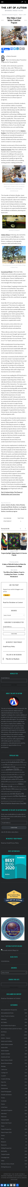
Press (2, 1138)
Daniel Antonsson (8, 784)
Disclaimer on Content (13, 998)
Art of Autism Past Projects (8, 1025)
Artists (3, 1035)
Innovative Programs (12, 14)
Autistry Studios (10, 505)
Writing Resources (6, 1167)
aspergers (9, 767)
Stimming (13, 801)
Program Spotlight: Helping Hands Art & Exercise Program (14, 554)
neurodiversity (6, 794)
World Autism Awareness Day (13, 803)
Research (3, 1141)
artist (10, 764)
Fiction (3, 1097)
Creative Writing (5, 1079)
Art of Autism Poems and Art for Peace (11, 1028)
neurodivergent (16, 791)
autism (3, 505)
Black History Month (6, 1060)
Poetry (3, 1135)
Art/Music (4, 1031)
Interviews (4, 1113)
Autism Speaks (21, 774)
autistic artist (12, 779)
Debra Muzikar (20, 505)
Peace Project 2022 (6, 1132)
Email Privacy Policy (9, 646)
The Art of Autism (12, 659)
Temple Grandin (5, 1154)
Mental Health (5, 1119)
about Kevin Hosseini (11, 760)
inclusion (15, 786)
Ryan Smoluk (9, 798)
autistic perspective (13, 781)
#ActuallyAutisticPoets (7, 1013)
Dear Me (15, 784)
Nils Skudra (18, 794)
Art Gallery (4, 1022)
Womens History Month (7, 1163)
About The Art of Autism (7, 1016)
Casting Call (4, 1072)
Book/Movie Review (6, 1063)
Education (4, 14)
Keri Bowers (8, 789)
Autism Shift (12, 774)
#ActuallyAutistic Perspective (9, 1009)
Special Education (5, 801)
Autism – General (5, 1038)
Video (2, 1160)
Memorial (3, 1116)
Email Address (7, 626)
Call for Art (4, 1069)
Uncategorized (5, 1157)
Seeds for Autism (6, 149)
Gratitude (3, 1101)
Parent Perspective (6, 1129)
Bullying (3, 1066)
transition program (11, 511)
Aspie (17, 767)
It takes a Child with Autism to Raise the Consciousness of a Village (14, 564)
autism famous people (7, 1044)
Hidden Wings (5, 235)
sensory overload (21, 798)
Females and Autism (6, 1094)
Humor (3, 1104)
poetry (12, 796)
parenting (5, 796)
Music (2, 1126)
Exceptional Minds (6, 272)
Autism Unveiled (9, 777)
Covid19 (3, 1075)
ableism (3, 760)
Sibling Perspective (6, 1148)
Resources (4, 1145)
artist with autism (17, 764)
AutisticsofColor (5, 1057)
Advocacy (3, 1019)
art (5, 764)
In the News (4, 1107)
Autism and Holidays (6, 1041)
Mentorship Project (6, 1123)
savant (14, 798)
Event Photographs (6, 1091)
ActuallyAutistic (15, 762)
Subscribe (14, 827)
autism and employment (15, 772)
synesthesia (19, 801)
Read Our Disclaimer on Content (13, 602)
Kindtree (15, 507)
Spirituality (4, 1151)
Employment (4, 1088)
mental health (8, 791)
